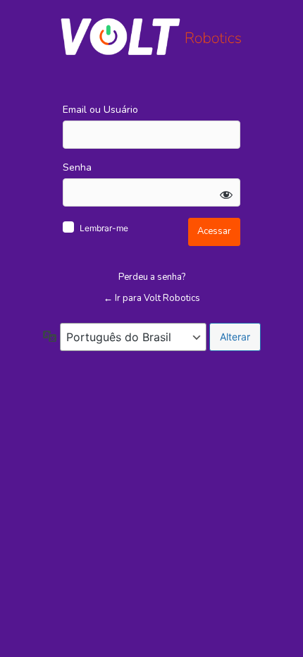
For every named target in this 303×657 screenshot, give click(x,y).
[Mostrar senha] (226, 194)
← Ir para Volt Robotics (152, 298)
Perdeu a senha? (151, 277)
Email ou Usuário (100, 109)
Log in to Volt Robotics (151, 37)
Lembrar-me (104, 228)
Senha (77, 167)
